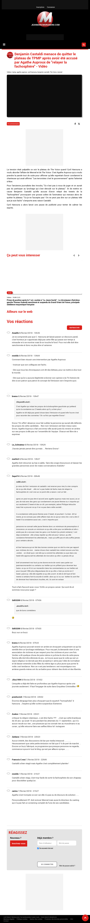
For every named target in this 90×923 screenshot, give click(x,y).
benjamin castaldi (43, 72)
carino (15, 791)
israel (9, 293)
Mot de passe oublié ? (67, 866)
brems (15, 396)
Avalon (15, 714)
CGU (71, 919)
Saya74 (15, 476)
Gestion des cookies (36, 919)
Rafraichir (74, 327)
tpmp (14, 72)
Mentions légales (9, 919)
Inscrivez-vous (18, 843)
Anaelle (15, 333)
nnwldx (15, 355)
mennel (59, 72)
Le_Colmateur (18, 444)
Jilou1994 (16, 679)
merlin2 (15, 459)
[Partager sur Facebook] (75, 123)
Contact (6, 921)
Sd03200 (16, 600)
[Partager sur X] (79, 123)
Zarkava (15, 736)
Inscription (40, 7)
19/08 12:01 (16, 297)
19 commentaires (13, 124)
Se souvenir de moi (46, 848)
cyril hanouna (32, 72)
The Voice (53, 72)
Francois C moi (19, 759)
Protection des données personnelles (56, 919)
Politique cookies (22, 919)
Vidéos (9, 72)
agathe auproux (22, 72)
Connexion (51, 7)
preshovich (17, 697)
